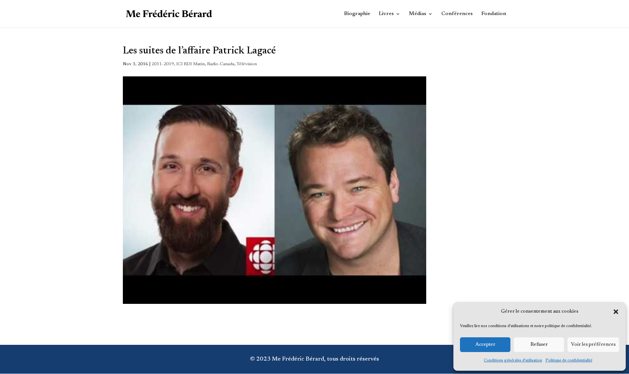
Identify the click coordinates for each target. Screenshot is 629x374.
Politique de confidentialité (568, 361)
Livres (386, 13)
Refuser (539, 344)
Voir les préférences (593, 344)
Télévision (247, 64)
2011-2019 (162, 64)
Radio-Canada (220, 64)
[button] (616, 311)
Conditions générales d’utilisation (513, 361)
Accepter (485, 344)
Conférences (457, 13)
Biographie (357, 13)
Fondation (493, 13)
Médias (417, 13)
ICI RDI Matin (190, 64)
